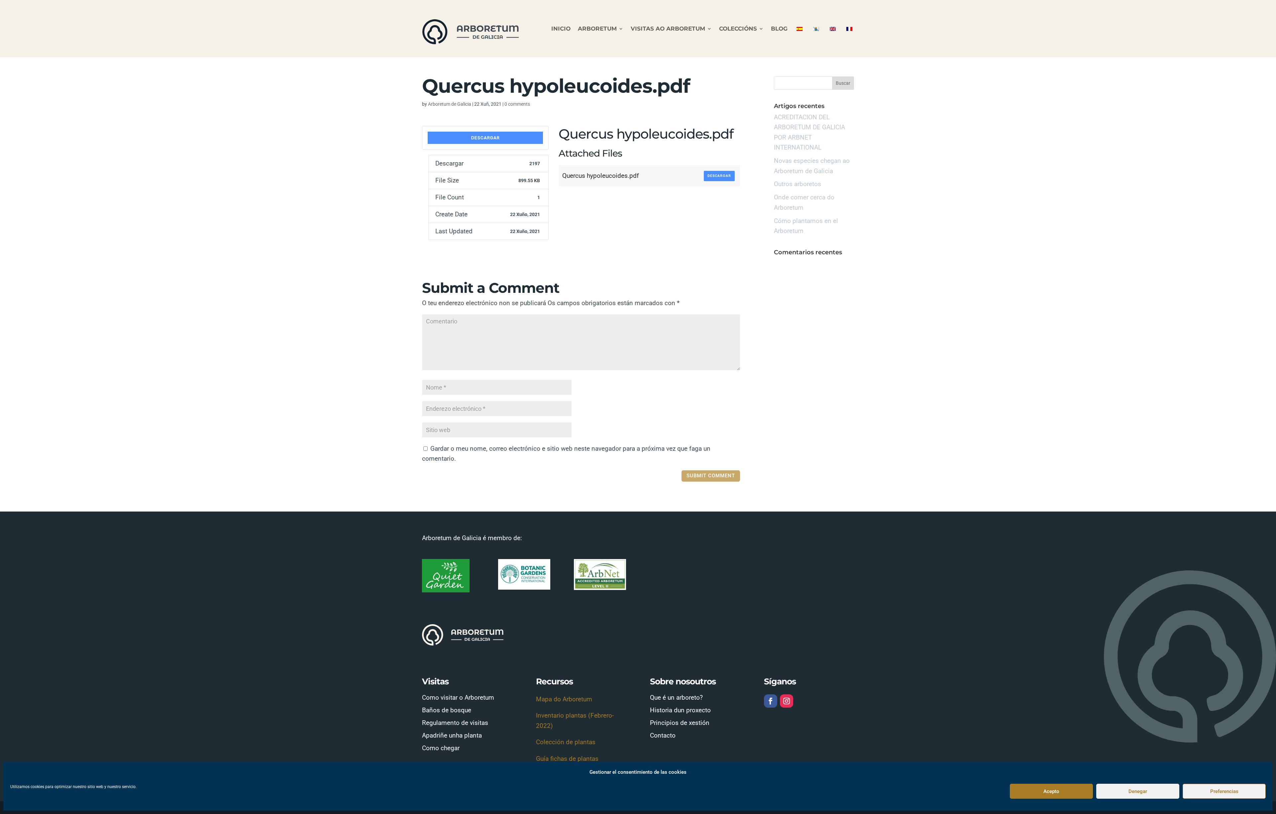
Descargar (485, 137)
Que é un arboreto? (676, 697)
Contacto (663, 735)
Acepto (1051, 791)
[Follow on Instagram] (786, 701)
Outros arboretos (797, 184)
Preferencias (1224, 791)
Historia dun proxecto (680, 710)
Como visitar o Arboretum (458, 697)
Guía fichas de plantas (567, 758)
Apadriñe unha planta (452, 735)
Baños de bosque (446, 710)
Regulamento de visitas (455, 723)
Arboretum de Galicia (449, 104)
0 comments (517, 104)
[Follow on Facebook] (770, 701)
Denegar (1137, 791)
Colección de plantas (565, 742)
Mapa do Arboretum (564, 699)
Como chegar (441, 748)
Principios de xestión (679, 723)
